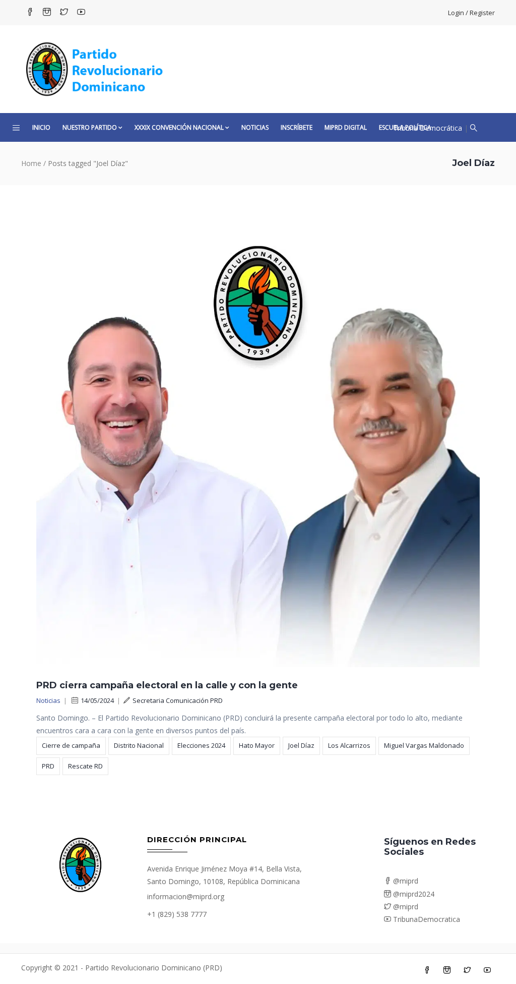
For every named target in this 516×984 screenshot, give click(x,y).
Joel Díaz (301, 745)
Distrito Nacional (139, 745)
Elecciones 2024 (201, 745)
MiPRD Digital (346, 127)
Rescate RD (85, 766)
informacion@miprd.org (185, 896)
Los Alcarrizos (349, 745)
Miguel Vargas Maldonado (424, 745)
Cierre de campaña (71, 745)
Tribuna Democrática (427, 128)
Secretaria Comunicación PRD (178, 700)
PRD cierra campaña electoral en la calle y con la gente (167, 685)
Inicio (41, 127)
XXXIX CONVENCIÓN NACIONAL (179, 127)
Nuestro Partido (89, 127)
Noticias (255, 127)
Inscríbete (296, 127)
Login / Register (471, 12)
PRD (48, 766)
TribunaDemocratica (425, 919)
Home (31, 163)
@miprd (404, 881)
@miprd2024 (412, 894)
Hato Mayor (257, 745)
